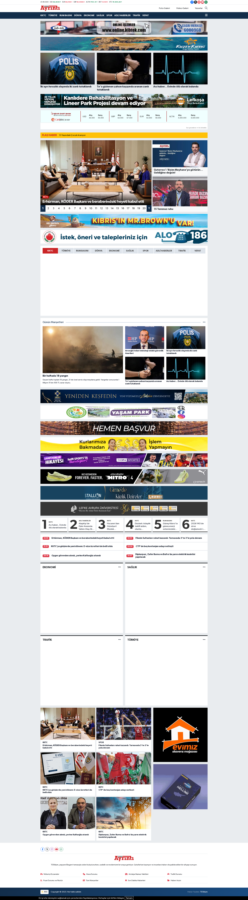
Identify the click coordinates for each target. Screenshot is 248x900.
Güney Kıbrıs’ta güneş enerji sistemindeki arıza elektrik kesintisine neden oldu (170, 526)
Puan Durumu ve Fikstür (53, 880)
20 (144, 208)
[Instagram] (52, 849)
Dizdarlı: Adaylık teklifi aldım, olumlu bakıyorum (142, 526)
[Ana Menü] (206, 15)
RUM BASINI (66, 15)
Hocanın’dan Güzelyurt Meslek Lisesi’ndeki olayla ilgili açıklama (113, 526)
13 (107, 208)
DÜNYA (78, 15)
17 (128, 208)
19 (138, 208)
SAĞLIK (100, 15)
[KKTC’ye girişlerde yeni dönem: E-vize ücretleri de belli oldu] (67, 768)
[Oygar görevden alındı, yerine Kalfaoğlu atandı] (67, 813)
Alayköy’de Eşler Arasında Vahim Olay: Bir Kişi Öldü (86, 526)
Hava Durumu (91, 874)
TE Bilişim (204, 892)
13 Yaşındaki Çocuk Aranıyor (72, 135)
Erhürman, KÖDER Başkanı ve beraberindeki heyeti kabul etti (83, 538)
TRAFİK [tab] (182, 251)
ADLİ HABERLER (122, 15)
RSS (45, 892)
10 (90, 208)
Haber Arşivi (176, 880)
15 (117, 208)
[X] (47, 849)
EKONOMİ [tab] (114, 251)
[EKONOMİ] (119, 567)
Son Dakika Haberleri (136, 880)
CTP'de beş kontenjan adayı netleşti (154, 546)
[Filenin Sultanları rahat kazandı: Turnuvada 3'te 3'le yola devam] (123, 724)
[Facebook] (42, 849)
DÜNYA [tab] (98, 251)
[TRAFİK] (119, 640)
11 (96, 208)
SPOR (109, 15)
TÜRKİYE (52, 15)
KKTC (43, 15)
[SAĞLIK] (204, 567)
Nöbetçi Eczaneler (51, 874)
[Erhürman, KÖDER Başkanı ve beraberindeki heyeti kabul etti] (67, 724)
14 (112, 208)
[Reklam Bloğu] (124, 28)
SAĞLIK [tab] (130, 251)
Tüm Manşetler (92, 880)
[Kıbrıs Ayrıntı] (50, 8)
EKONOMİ (89, 15)
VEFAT (145, 15)
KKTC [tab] (50, 251)
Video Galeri (182, 8)
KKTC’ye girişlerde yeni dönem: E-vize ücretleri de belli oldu (82, 546)
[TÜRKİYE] (204, 640)
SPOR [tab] (145, 251)
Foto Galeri (164, 8)
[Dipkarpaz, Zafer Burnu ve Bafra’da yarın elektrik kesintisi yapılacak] (123, 813)
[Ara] (206, 8)
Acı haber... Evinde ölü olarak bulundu (57, 526)
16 (122, 208)
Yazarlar (199, 8)
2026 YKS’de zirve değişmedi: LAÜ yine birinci (198, 526)
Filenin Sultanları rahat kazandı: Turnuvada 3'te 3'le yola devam (168, 538)
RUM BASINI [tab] (82, 251)
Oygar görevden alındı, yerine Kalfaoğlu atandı (76, 555)
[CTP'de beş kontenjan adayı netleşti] (123, 768)
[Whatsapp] (61, 849)
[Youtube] (56, 849)
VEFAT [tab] (198, 251)
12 (101, 208)
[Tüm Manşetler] (204, 322)
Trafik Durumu (176, 874)
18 (133, 208)
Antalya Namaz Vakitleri (138, 874)
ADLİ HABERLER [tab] (164, 251)
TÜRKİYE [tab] (66, 251)
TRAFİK (136, 15)
